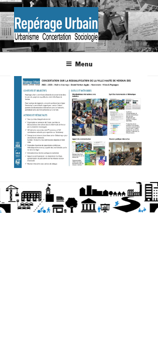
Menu (84, 64)
